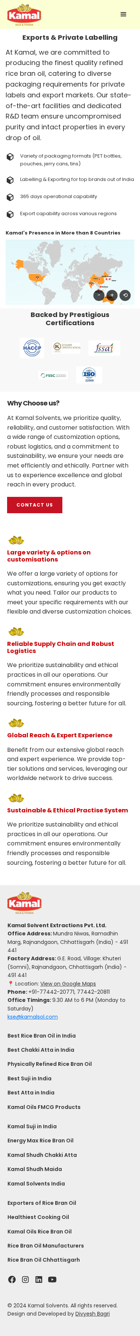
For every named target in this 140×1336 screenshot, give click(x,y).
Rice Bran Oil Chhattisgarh (43, 1260)
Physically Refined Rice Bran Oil (49, 1064)
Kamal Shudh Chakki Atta (42, 1155)
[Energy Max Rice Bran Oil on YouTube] (52, 1279)
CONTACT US (34, 505)
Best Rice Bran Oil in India (41, 1035)
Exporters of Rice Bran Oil (41, 1203)
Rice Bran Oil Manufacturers (45, 1245)
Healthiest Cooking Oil (38, 1217)
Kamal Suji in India (32, 1126)
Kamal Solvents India (36, 1183)
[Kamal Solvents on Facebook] (11, 1279)
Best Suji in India (29, 1078)
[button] (124, 14)
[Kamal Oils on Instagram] (25, 1279)
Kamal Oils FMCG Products (44, 1107)
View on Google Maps (68, 983)
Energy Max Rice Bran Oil (40, 1140)
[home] (24, 14)
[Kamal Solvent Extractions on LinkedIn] (38, 1279)
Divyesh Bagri (92, 1313)
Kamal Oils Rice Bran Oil (39, 1231)
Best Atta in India (31, 1092)
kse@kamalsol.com (32, 1016)
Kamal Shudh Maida (34, 1169)
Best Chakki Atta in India (40, 1050)
